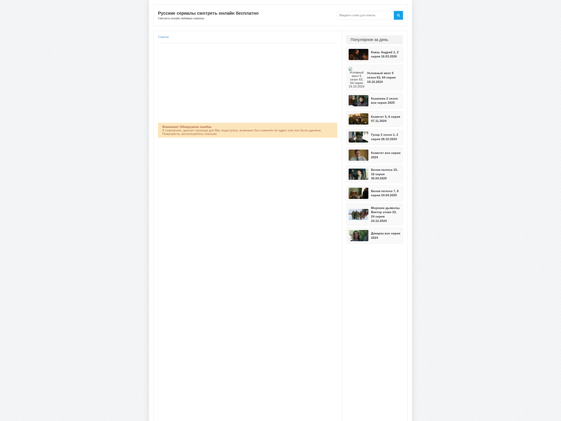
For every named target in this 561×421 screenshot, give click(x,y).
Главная (163, 37)
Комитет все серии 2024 (386, 155)
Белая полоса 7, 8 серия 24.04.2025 (385, 193)
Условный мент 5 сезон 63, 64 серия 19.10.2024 (381, 77)
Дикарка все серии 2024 (385, 235)
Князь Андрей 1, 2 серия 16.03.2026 (385, 54)
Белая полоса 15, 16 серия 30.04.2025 (384, 174)
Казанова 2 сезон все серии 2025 (384, 101)
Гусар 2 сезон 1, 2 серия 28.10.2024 (384, 137)
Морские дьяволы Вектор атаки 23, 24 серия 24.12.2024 (385, 214)
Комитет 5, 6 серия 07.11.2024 (385, 119)
